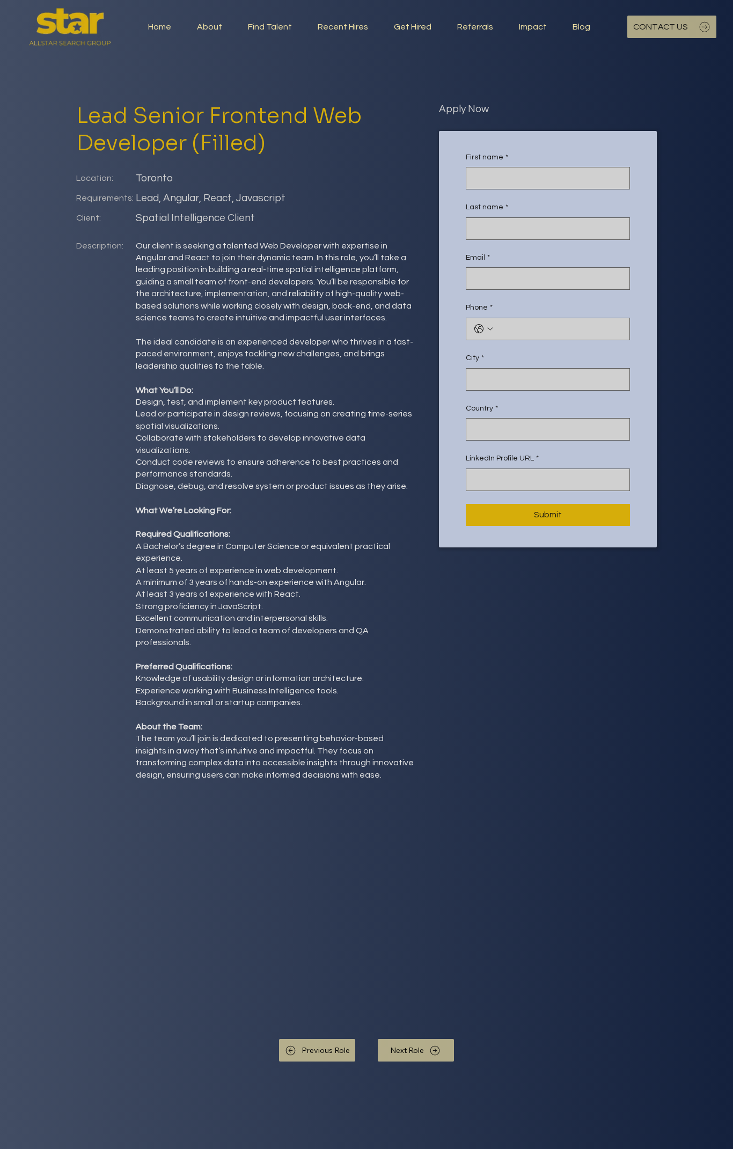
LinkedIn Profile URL (502, 458)
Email (478, 257)
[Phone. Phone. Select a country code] (483, 329)
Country (482, 408)
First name (487, 157)
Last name (487, 207)
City (475, 358)
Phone (479, 307)
